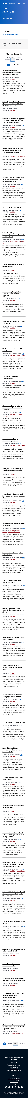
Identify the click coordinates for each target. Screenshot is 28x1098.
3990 (23, 125)
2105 (23, 557)
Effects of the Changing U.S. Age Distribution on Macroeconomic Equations (12, 408)
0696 (20, 810)
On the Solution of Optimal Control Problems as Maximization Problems (13, 980)
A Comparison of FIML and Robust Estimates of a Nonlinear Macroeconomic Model (13, 995)
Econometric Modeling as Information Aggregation (10, 440)
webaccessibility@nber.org (14, 1070)
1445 (24, 672)
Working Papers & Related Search (11, 44)
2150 (23, 500)
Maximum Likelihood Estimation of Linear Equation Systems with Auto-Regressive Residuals (13, 1027)
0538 (22, 898)
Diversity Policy (14, 1080)
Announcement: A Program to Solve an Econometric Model (13, 950)
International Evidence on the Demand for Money (11, 581)
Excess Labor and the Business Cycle (13, 722)
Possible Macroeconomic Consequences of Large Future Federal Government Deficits (11, 72)
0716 (20, 782)
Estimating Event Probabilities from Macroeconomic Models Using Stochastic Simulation (13, 180)
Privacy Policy (14, 1081)
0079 (22, 239)
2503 (23, 353)
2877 (21, 326)
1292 (21, 725)
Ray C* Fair (12, 900)
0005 (22, 869)
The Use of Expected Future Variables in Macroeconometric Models (12, 667)
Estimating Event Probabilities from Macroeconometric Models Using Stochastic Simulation (13, 104)
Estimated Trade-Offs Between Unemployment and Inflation (12, 696)
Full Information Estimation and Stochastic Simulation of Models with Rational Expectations (12, 150)
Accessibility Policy (14, 1078)
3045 (20, 298)
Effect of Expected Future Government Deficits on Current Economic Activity (12, 750)
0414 (23, 926)
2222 (20, 473)
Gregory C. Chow (14, 1033)
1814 (22, 642)
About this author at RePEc (10, 34)
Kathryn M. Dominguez (14, 531)
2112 (23, 615)
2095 (23, 528)
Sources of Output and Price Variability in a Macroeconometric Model (13, 610)
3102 (24, 269)
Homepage (14, 1075)
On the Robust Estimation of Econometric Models (11, 965)
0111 (22, 184)
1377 (20, 699)
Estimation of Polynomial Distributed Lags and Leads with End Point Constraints (13, 235)
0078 (22, 155)
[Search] (19, 3)
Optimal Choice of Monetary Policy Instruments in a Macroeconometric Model (13, 496)
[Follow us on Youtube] (22, 1087)
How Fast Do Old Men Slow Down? (13, 207)
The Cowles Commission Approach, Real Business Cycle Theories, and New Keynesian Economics (13, 120)
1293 (21, 754)
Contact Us (14, 1062)
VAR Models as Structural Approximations (10, 377)
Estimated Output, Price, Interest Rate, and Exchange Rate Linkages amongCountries (13, 835)
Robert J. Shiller (21, 355)
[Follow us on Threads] (15, 1087)
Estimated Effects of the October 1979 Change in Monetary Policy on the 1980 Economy (13, 894)
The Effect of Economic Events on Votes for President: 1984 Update (12, 469)
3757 (20, 210)
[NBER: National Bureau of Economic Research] (9, 3)
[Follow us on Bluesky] (12, 1087)
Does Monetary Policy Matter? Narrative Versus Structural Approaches (11, 294)
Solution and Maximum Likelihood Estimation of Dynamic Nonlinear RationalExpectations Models (13, 864)
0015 (22, 1000)
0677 (19, 839)
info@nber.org (14, 1068)
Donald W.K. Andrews (15, 241)
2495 (22, 381)
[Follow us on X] (6, 1087)
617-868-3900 (14, 1067)
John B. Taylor (20, 156)
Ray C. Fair (12, 79)
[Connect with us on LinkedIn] (9, 1087)
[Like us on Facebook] (19, 1087)
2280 (20, 412)
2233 (19, 443)
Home (5, 8)
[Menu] (24, 3)
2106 (23, 585)
